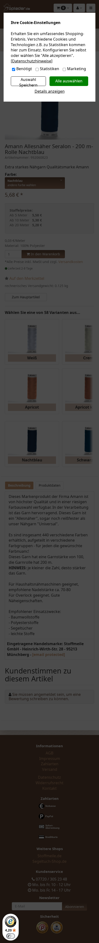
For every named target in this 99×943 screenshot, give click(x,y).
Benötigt (24, 68)
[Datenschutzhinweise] (31, 61)
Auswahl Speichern (28, 81)
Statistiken (49, 68)
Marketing (76, 68)
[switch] (10, 936)
